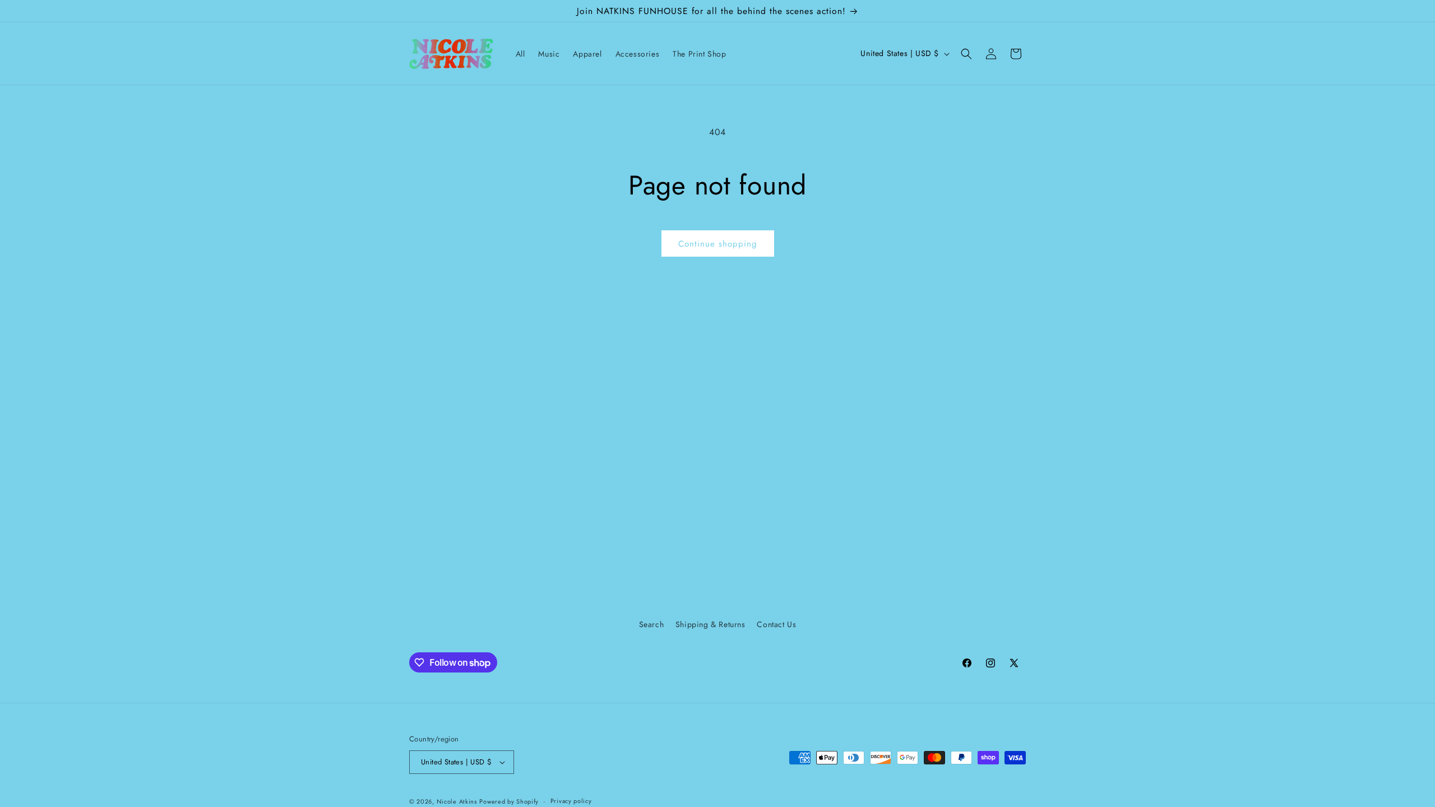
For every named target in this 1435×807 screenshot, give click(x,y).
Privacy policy (571, 800)
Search (651, 624)
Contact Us (776, 624)
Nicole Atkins (457, 801)
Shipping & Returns (710, 624)
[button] (966, 53)
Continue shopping (717, 244)
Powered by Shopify (509, 801)
